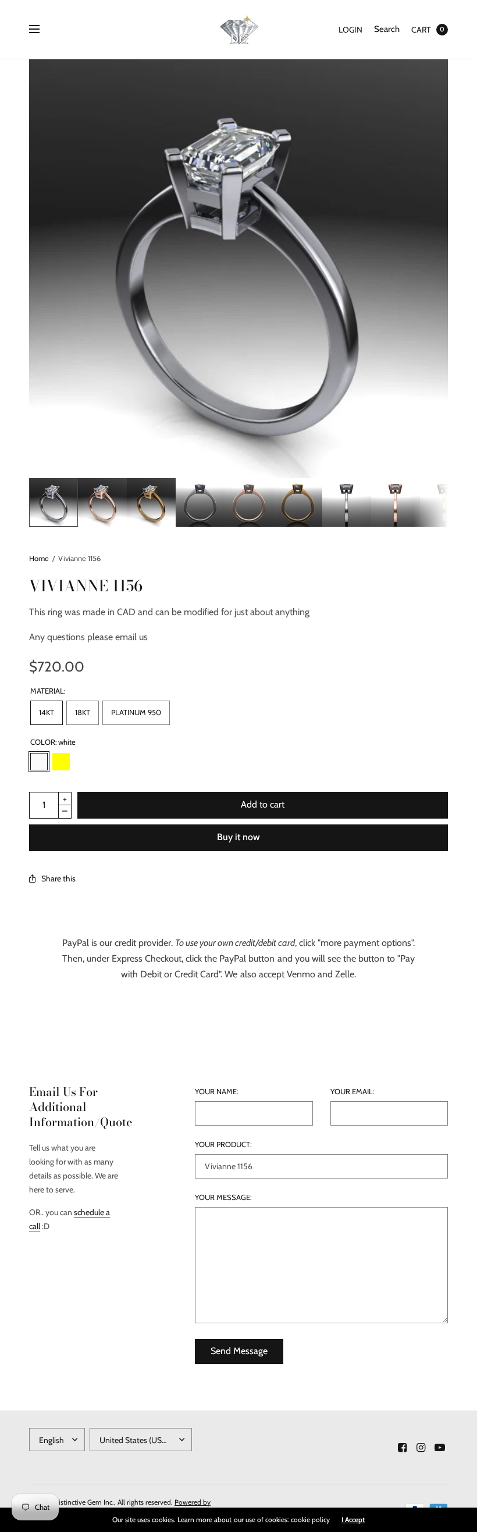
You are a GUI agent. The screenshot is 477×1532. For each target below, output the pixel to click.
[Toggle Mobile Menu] (42, 29)
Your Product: (223, 1144)
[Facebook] (402, 1447)
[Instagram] (421, 1447)
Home (39, 558)
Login (350, 29)
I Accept (353, 1519)
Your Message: (223, 1197)
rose (83, 762)
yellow (61, 762)
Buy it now (238, 836)
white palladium (105, 762)
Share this (58, 878)
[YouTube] (440, 1447)
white (39, 762)
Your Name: (216, 1091)
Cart (420, 29)
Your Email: (352, 1091)
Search (387, 29)
